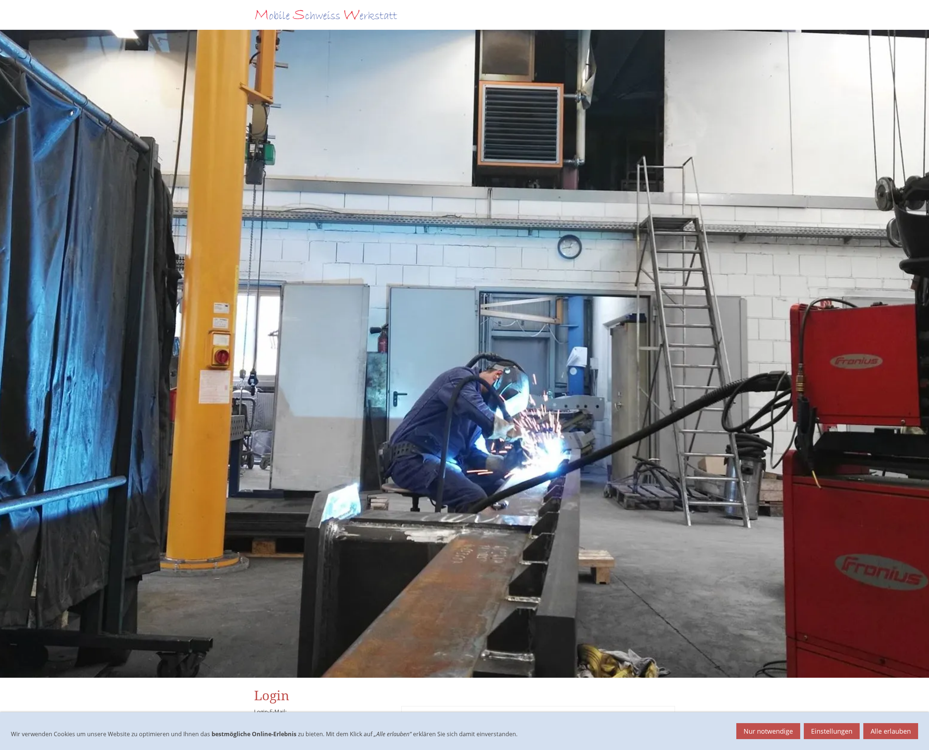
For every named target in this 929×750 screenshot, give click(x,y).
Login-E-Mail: (270, 711)
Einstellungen (831, 731)
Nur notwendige (768, 731)
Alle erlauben (891, 731)
